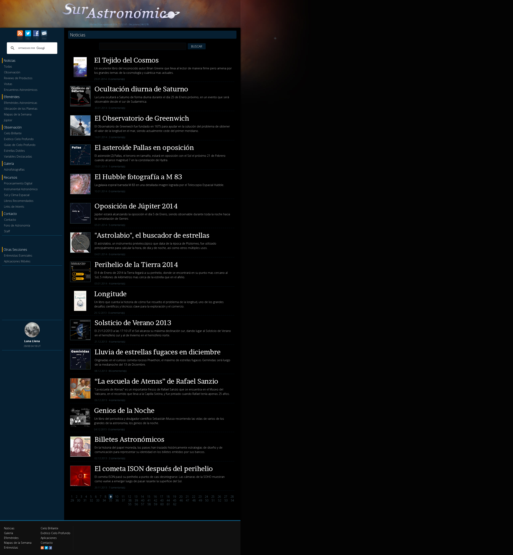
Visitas (8, 84)
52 (219, 500)
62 (174, 504)
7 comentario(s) (117, 487)
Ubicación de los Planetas (20, 108)
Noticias (9, 528)
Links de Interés (14, 206)
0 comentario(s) (116, 79)
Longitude (110, 294)
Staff (7, 231)
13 (135, 496)
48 (194, 500)
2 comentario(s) (117, 137)
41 (149, 500)
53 (226, 500)
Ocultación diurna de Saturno (141, 89)
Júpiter (8, 120)
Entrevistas (11, 547)
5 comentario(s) (117, 225)
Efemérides (11, 538)
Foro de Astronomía (17, 225)
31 (85, 500)
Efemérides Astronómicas (20, 103)
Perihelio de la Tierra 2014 (136, 264)
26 (219, 496)
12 (129, 496)
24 (206, 496)
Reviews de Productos (18, 78)
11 (123, 496)
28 (232, 496)
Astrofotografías (14, 169)
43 (162, 500)
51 (213, 500)
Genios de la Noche (124, 410)
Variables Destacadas (18, 156)
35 (110, 500)
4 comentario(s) (117, 283)
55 (129, 504)
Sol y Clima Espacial (16, 195)
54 (232, 500)
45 (174, 500)
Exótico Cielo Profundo (19, 139)
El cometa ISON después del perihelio (154, 468)
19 (174, 496)
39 (136, 500)
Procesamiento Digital (18, 183)
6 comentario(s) (117, 254)
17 (161, 496)
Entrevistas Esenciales (18, 255)
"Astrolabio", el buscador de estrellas (152, 235)
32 (91, 500)
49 (200, 500)
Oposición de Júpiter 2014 (136, 206)
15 (148, 496)
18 (168, 496)
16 (155, 496)
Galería (8, 533)
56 (136, 504)
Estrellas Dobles (14, 151)
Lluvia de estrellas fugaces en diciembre (158, 352)
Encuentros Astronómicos (20, 90)
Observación (12, 72)
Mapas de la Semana (17, 114)
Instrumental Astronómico (21, 189)
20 (180, 496)
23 (200, 496)
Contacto (10, 219)
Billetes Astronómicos (129, 439)
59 (155, 504)
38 (129, 500)
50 (206, 500)
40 (142, 500)
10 (116, 496)
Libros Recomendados (18, 201)
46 (181, 500)
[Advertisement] (32, 292)
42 (155, 500)
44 (168, 500)
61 (168, 504)
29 (72, 500)
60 (162, 504)
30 (78, 500)
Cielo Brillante (13, 133)
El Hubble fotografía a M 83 (138, 177)
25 (212, 496)
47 (187, 500)
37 (123, 500)
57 (142, 504)
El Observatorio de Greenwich (142, 118)
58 (149, 504)
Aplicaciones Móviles (17, 261)
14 (142, 496)
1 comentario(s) (117, 166)
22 (193, 496)
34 (104, 500)
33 (97, 500)
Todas (8, 66)
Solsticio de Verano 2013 (133, 322)
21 (187, 496)
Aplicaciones (49, 538)
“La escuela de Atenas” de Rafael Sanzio (156, 381)
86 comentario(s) (117, 371)
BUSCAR (196, 46)
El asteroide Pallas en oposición (144, 147)
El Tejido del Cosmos (126, 60)
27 (225, 496)
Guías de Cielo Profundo (19, 145)
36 (117, 500)
